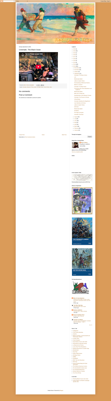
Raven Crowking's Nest (78, 314)
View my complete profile (77, 152)
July (75, 118)
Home (43, 134)
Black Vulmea (84, 142)
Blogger (61, 390)
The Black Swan (40, 87)
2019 (74, 52)
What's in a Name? (78, 84)
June (75, 120)
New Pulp (75, 351)
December (76, 67)
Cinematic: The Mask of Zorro (80, 75)
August (76, 116)
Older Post (64, 134)
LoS (75, 77)
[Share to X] (40, 85)
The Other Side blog (77, 305)
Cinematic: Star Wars (78, 114)
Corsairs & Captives (78, 319)
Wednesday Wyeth (78, 79)
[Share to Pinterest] (43, 85)
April (75, 124)
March (75, 126)
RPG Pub (75, 361)
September (76, 73)
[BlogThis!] (38, 85)
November (76, 69)
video (51, 87)
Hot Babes (76, 110)
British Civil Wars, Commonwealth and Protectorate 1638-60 (81, 336)
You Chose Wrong (77, 372)
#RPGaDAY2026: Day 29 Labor (79, 306)
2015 (74, 60)
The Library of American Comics (80, 366)
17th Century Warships (78, 332)
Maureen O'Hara (30, 87)
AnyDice (75, 334)
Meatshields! (76, 350)
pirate (35, 87)
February (76, 128)
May (75, 122)
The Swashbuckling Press (78, 369)
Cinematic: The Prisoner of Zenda (81, 97)
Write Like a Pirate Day (79, 93)
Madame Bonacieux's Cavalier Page (81, 348)
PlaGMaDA (75, 358)
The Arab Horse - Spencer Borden (80, 311)
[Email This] (37, 85)
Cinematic (25, 87)
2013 (74, 64)
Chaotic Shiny (76, 338)
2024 (74, 50)
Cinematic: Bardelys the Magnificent (82, 101)
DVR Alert (76, 106)
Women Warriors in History (79, 371)
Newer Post (21, 134)
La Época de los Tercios (78, 345)
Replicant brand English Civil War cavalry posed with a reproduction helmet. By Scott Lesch (81, 300)
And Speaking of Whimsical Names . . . (82, 82)
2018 (74, 54)
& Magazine (75, 330)
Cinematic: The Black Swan (80, 86)
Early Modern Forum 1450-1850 (80, 341)
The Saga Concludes (79, 112)
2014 (74, 62)
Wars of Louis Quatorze (78, 298)
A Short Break (77, 99)
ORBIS (74, 356)
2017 (74, 56)
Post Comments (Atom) (30, 137)
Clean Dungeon (76, 340)
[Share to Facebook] (42, 85)
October (76, 71)
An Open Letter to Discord (78, 316)
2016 (74, 58)
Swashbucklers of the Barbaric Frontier (82, 95)
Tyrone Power (46, 87)
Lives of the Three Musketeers (79, 346)
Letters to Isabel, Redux (79, 81)
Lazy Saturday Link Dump (80, 103)
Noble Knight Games (77, 353)
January (76, 130)
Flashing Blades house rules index (80, 378)
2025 (74, 49)
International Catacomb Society (80, 343)
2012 (74, 66)
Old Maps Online (76, 355)
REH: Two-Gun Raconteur (78, 360)
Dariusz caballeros (77, 310)
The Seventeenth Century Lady (80, 368)
